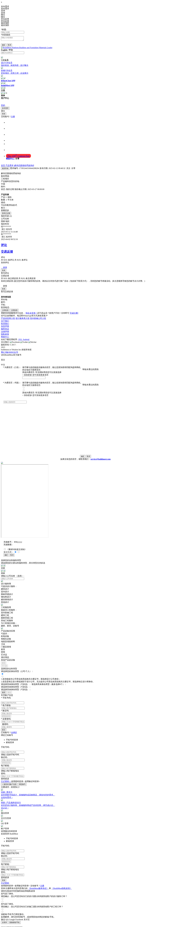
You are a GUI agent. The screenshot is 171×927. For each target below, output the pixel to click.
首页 (8, 122)
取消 (9, 45)
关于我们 (5, 321)
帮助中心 (10, 158)
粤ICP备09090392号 (9, 352)
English (4, 50)
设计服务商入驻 (23, 318)
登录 (3, 114)
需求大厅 (11, 149)
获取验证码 (6, 716)
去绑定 (14, 732)
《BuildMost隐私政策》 (61, 888)
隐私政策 (5, 334)
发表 (3, 270)
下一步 (4, 666)
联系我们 (5, 324)
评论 (4, 245)
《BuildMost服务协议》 (38, 888)
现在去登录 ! (31, 313)
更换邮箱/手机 (14, 922)
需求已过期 (6, 213)
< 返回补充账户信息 (9, 784)
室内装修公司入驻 (38, 318)
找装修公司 (12, 134)
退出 (3, 111)
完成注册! (74, 313)
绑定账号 (22, 784)
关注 (68, 168)
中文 (11, 50)
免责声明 (5, 326)
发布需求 (5, 108)
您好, (3, 105)
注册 (13, 117)
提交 (3, 663)
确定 (3, 45)
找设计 (10, 128)
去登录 (4, 922)
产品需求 (10, 165)
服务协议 (5, 329)
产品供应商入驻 (8, 318)
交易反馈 (7, 251)
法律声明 (5, 331)
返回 (3, 692)
